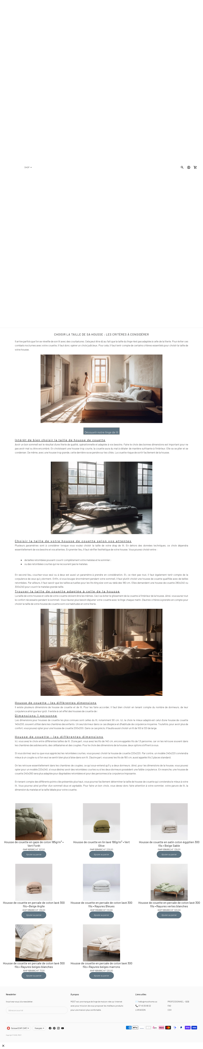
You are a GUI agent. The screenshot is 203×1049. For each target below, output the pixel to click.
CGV (169, 1010)
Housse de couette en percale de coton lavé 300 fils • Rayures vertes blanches (169, 904)
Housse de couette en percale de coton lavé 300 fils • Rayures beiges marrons (101, 965)
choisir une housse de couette (146, 578)
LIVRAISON (140, 1010)
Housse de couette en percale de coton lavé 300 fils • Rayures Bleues (101, 904)
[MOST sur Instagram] (58, 1028)
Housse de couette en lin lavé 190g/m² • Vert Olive (101, 843)
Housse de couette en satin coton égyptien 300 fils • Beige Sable (169, 843)
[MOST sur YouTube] (62, 1028)
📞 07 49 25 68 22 (143, 1005)
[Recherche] (182, 167)
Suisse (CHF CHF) (19, 1028)
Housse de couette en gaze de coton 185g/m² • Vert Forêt (33, 843)
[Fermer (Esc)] (3, 1045)
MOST (20, 1035)
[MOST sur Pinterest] (54, 1028)
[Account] (188, 167)
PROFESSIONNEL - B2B (178, 1001)
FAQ (169, 1005)
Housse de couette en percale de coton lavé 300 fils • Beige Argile (34, 904)
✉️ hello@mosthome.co (146, 1001)
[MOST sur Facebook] (50, 1028)
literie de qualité (69, 444)
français (38, 1028)
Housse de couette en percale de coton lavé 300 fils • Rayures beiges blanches (34, 965)
